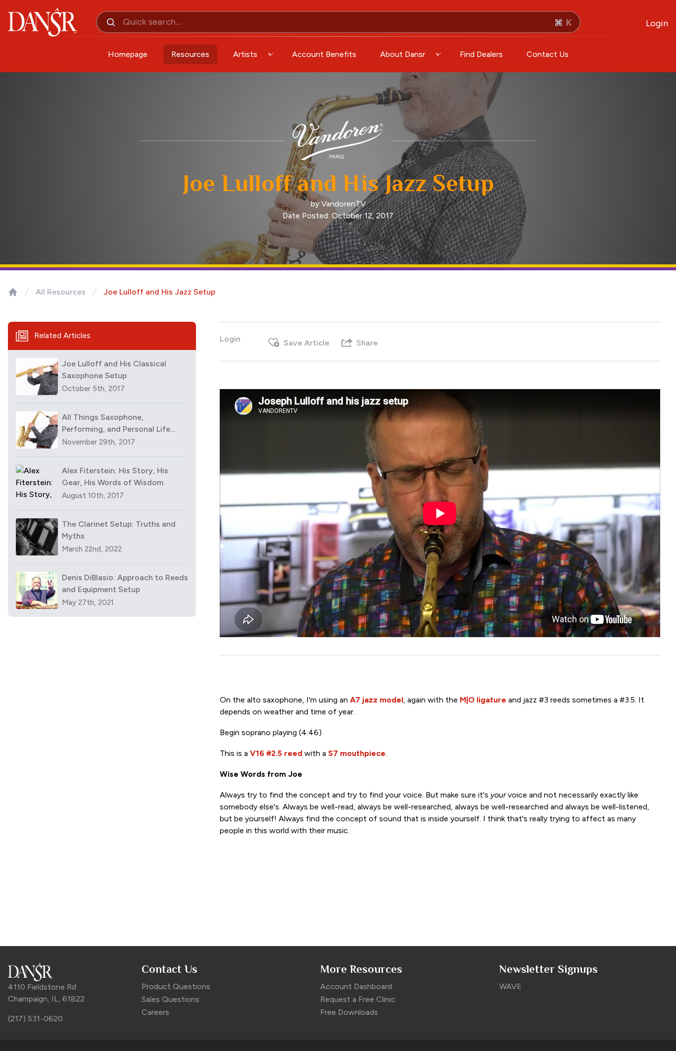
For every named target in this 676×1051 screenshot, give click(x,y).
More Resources (361, 969)
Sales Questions (170, 999)
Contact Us (548, 54)
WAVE (510, 986)
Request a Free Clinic (357, 999)
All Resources (61, 292)
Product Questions (176, 986)
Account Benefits (324, 54)
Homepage (127, 54)
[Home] (13, 292)
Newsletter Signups (548, 969)
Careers (155, 1012)
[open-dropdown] (270, 54)
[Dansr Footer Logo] (70, 972)
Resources (190, 54)
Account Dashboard (356, 986)
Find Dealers (481, 54)
